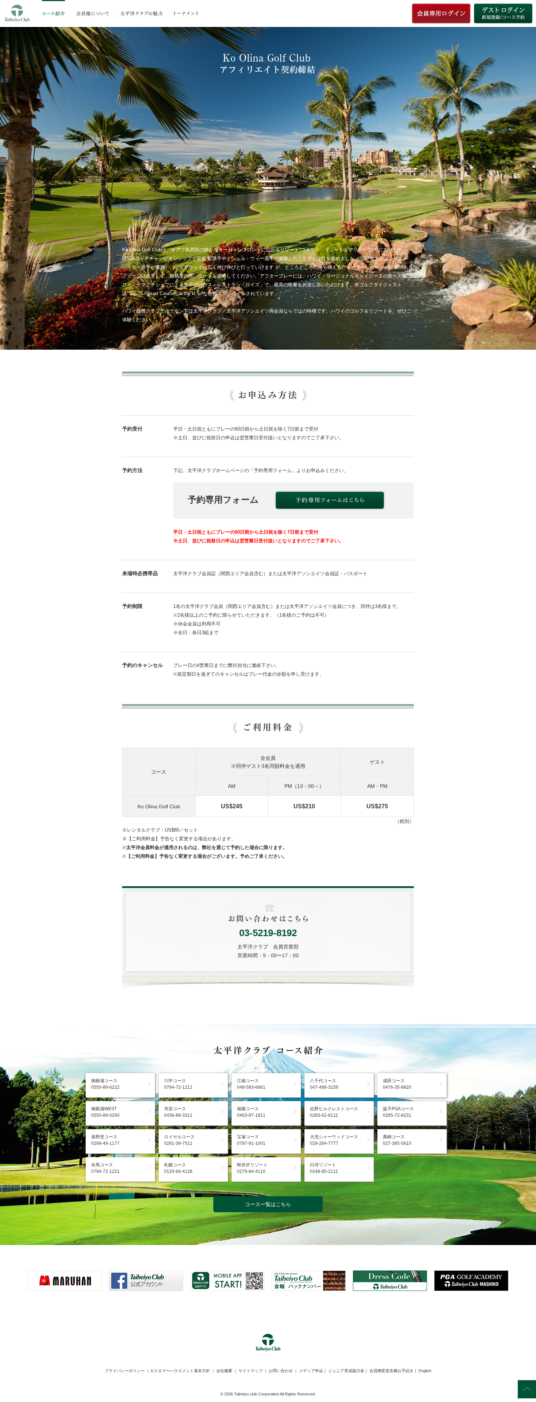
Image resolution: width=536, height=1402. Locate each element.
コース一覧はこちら (268, 1204)
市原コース (178, 1112)
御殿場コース (105, 1084)
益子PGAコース (398, 1112)
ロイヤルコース (179, 1140)
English (425, 1370)
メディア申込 (311, 1370)
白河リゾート (324, 1168)
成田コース (397, 1084)
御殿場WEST (105, 1112)
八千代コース (324, 1084)
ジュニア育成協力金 (346, 1370)
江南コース (251, 1084)
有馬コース (105, 1168)
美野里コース (105, 1140)
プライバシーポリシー (125, 1370)
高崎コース (397, 1140)
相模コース (251, 1112)
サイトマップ (250, 1370)
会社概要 (224, 1370)
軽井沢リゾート (252, 1168)
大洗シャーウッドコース (334, 1140)
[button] (268, 1308)
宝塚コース (251, 1140)
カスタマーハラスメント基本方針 (180, 1370)
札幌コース (178, 1168)
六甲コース (178, 1084)
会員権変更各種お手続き (391, 1370)
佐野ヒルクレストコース (334, 1112)
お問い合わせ (281, 1370)
